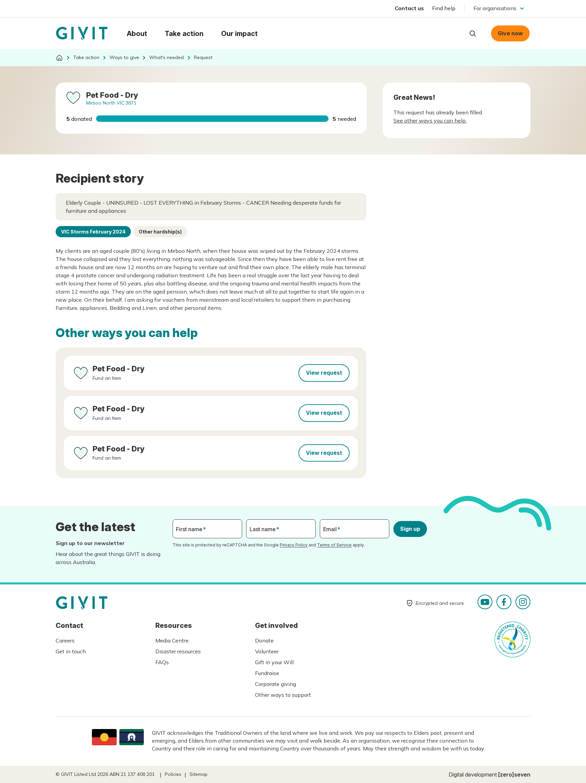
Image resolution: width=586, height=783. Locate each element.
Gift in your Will (274, 662)
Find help (443, 8)
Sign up (410, 528)
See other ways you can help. (430, 120)
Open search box (472, 33)
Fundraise (267, 673)
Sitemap (199, 774)
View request (324, 372)
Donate (264, 640)
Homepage (82, 33)
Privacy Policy (294, 544)
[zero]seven (514, 774)
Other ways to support (283, 694)
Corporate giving (275, 684)
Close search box (456, 33)
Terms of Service (334, 544)
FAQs (162, 662)
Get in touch (71, 651)
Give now (510, 33)
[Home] (59, 57)
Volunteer (267, 651)
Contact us (409, 8)
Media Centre (172, 640)
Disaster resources (178, 651)
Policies (173, 774)
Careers (65, 640)
